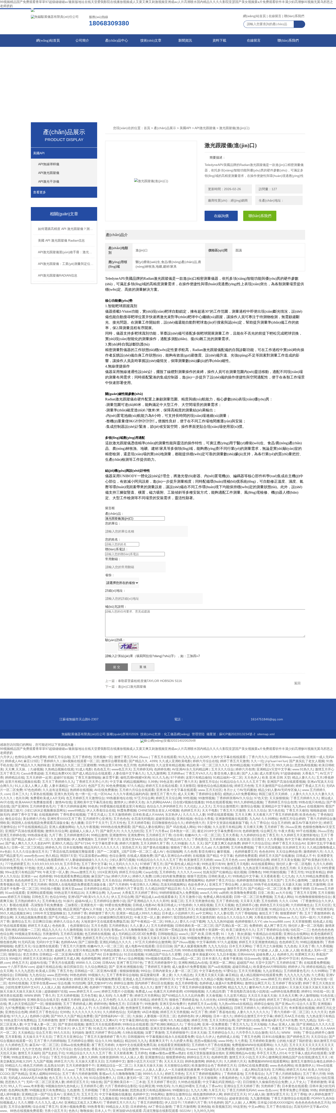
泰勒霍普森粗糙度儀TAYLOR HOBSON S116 (150, 681)
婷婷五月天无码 (238, 938)
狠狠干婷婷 (301, 888)
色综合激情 (117, 855)
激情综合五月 (21, 921)
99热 (313, 1090)
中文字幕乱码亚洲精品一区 (222, 1082)
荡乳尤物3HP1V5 (99, 983)
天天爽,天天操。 (16, 769)
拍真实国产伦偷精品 (217, 872)
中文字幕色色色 (210, 971)
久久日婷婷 (101, 1008)
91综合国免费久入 (102, 1078)
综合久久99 (103, 1041)
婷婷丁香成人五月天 (310, 786)
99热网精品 (152, 950)
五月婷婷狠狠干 (177, 1032)
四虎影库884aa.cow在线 (286, 757)
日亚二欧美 (266, 893)
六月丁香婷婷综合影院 (121, 1086)
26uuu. (144, 757)
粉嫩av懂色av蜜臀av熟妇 (167, 1053)
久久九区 (281, 1045)
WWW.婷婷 (32, 995)
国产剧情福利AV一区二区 (113, 1016)
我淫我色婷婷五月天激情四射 (194, 917)
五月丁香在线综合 (279, 1106)
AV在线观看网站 (262, 864)
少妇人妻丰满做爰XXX (199, 954)
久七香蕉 (317, 975)
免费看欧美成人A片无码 (47, 798)
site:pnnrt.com (52, 938)
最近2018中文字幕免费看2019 (219, 831)
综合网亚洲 (147, 1086)
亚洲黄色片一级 (91, 905)
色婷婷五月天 (190, 810)
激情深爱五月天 (277, 1094)
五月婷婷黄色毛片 (42, 806)
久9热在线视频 (132, 1032)
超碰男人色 (63, 950)
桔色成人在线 (322, 921)
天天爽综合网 (95, 893)
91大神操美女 (62, 979)
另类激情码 (51, 934)
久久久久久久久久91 (86, 1012)
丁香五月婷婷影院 (84, 1098)
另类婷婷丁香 (270, 1086)
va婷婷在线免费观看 (284, 991)
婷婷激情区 (327, 1090)
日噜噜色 (254, 872)
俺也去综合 (13, 818)
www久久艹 (261, 1028)
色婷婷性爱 (219, 1057)
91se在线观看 (15, 893)
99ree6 (145, 1049)
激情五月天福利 (29, 1053)
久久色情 (190, 851)
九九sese (113, 893)
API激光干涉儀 (48, 181)
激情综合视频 (250, 806)
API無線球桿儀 (48, 164)
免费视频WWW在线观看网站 (252, 1045)
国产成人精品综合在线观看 (91, 773)
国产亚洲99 (19, 806)
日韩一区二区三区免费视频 (253, 897)
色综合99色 (58, 897)
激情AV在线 (63, 802)
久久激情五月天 (183, 909)
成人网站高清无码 (257, 1069)
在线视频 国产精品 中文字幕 (213, 855)
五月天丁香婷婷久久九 (58, 781)
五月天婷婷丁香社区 (161, 1082)
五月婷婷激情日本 (76, 835)
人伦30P (203, 757)
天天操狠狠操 (278, 798)
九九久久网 (199, 1090)
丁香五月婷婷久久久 (304, 798)
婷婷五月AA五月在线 (289, 1016)
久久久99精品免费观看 (312, 876)
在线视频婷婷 (48, 814)
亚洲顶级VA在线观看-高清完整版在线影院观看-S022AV (152, 1111)
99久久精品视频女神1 (15, 913)
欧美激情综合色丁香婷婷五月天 (214, 1065)
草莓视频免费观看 (108, 979)
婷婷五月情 (199, 1020)
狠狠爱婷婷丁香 (291, 913)
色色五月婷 (288, 868)
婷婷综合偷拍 (263, 1004)
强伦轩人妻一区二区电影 (293, 864)
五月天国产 (275, 880)
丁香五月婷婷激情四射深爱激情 (173, 1078)
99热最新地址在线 (119, 798)
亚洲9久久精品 (62, 843)
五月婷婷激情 (47, 1020)
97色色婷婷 (32, 790)
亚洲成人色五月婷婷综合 (140, 979)
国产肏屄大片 (109, 831)
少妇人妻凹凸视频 (122, 860)
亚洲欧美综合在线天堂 (43, 999)
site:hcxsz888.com (276, 921)
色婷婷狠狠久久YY (248, 921)
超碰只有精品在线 (49, 967)
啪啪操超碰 (318, 810)
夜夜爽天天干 (158, 1041)
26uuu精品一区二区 (186, 958)
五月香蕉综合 (254, 1074)
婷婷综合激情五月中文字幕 (253, 1016)
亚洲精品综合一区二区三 (114, 1065)
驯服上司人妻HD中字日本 (280, 958)
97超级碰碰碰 (290, 773)
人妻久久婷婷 (87, 1057)
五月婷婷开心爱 (91, 1086)
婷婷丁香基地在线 (222, 1012)
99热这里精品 (21, 1057)
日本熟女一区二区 (182, 831)
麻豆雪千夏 (110, 777)
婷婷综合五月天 (198, 1057)
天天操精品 (26, 1032)
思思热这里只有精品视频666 (150, 1090)
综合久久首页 (306, 1004)
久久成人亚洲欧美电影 (175, 761)
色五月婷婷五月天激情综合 (85, 798)
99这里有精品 (315, 872)
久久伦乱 (190, 806)
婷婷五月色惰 (243, 786)
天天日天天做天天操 (262, 995)
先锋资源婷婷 (108, 1057)
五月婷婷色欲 (242, 1028)
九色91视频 (192, 868)
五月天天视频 (224, 905)
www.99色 (225, 1041)
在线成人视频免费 (140, 855)
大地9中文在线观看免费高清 (136, 1045)
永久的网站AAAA (158, 802)
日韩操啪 (21, 975)
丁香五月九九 (239, 1024)
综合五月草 (44, 1032)
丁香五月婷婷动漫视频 (195, 987)
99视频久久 (96, 975)
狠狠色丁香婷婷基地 (183, 999)
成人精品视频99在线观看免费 (261, 975)
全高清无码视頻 (142, 818)
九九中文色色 (31, 1049)
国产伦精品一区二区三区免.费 (269, 888)
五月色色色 (121, 818)
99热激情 (151, 1004)
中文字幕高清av (38, 1008)
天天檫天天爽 (252, 827)
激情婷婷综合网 (258, 860)
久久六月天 (319, 1012)
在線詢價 (221, 216)
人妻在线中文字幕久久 (129, 773)
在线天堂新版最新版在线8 (205, 1053)
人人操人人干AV (65, 868)
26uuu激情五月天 (82, 872)
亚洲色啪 (203, 1106)
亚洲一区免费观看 (215, 1024)
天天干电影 (210, 810)
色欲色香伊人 (197, 884)
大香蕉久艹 (310, 773)
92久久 (274, 1032)
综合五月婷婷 (280, 823)
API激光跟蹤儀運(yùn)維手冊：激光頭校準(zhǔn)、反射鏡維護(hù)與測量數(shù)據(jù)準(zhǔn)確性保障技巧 (66, 252)
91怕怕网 (78, 983)
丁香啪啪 (11, 1069)
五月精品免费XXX (58, 773)
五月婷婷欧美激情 (262, 1041)
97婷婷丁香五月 (151, 864)
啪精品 (229, 979)
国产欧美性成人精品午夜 (182, 864)
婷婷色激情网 (194, 1061)
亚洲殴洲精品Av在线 (193, 962)
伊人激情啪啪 (309, 995)
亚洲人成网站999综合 (44, 1074)
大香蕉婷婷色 (228, 1078)
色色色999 (266, 851)
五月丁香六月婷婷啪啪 (50, 1041)
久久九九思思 (24, 971)
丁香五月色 (65, 971)
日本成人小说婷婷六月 (178, 913)
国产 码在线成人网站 (181, 827)
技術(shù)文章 (150, 40)
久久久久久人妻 (194, 814)
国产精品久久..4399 (143, 761)
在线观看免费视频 (316, 962)
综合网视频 (136, 958)
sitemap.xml (266, 734)
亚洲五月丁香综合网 (223, 884)
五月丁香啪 (299, 1094)
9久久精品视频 (178, 1020)
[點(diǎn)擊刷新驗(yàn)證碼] (128, 646)
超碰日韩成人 (241, 967)
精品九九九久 (237, 987)
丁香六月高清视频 (268, 847)
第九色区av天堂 (247, 979)
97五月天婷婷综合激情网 (153, 942)
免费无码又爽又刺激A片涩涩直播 (244, 909)
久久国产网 (248, 1078)
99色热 (93, 806)
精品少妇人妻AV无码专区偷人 (279, 790)
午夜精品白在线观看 (267, 934)
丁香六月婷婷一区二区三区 (290, 1012)
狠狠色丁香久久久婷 (185, 847)
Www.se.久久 (288, 917)
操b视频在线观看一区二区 (80, 761)
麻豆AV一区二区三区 (44, 1045)
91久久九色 (160, 777)
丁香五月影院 (85, 1069)
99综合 (146, 971)
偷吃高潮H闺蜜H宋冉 (135, 777)
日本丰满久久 (211, 958)
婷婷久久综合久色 (66, 921)
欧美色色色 (307, 814)
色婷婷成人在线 (228, 1036)
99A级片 (15, 958)
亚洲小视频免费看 (72, 1106)
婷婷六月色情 (245, 769)
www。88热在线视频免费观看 (21, 1111)
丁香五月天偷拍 (297, 810)
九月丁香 (55, 835)
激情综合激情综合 (178, 1094)
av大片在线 (284, 893)
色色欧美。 (60, 925)
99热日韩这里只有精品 (168, 1049)
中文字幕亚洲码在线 (133, 1020)
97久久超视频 (227, 942)
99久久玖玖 (61, 1032)
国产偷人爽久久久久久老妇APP (27, 843)
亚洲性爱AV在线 (16, 1028)
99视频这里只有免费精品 (47, 1090)
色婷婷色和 (186, 1016)
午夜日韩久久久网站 (144, 884)
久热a (272, 1024)
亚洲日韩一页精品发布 (171, 930)
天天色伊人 (252, 777)
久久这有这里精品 (55, 790)
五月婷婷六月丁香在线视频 (211, 1045)
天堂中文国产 (265, 962)
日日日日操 (164, 946)
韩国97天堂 (68, 855)
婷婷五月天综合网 (168, 798)
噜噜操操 (86, 1111)
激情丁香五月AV (125, 757)
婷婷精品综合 (132, 880)
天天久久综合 (256, 810)
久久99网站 (269, 818)
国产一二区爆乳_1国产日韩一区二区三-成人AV (130, 851)
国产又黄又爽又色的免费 (222, 843)
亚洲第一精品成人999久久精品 (138, 913)
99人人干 (14, 1086)
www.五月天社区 (210, 790)
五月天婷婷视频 (162, 925)
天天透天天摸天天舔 (209, 975)
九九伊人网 (113, 909)
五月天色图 (99, 925)
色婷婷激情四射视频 (250, 880)
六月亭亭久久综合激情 (252, 1032)
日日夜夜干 (135, 1004)
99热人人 (171, 921)
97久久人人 (19, 1016)
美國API (39, 153)
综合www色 (252, 958)
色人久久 (146, 987)
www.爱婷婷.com (128, 1069)
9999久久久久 (153, 1074)
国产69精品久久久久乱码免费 (183, 995)
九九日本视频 (226, 954)
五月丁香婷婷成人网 (77, 1004)
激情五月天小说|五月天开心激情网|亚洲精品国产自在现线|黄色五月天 (279, 1057)
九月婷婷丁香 (77, 913)
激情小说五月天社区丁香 (144, 1061)
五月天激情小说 (190, 897)
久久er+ (280, 1049)
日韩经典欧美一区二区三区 (194, 925)
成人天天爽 (186, 794)
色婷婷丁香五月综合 (220, 880)
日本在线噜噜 (72, 847)
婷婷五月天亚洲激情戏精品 (258, 942)
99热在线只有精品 (312, 802)
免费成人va (143, 991)
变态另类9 (30, 954)
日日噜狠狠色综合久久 (168, 823)
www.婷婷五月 (271, 979)
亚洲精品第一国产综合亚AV (41, 1094)
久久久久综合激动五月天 (30, 851)
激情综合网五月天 (257, 983)
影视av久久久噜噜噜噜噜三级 (132, 930)
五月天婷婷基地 (219, 1028)
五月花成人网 (308, 1028)
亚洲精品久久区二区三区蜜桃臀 (74, 765)
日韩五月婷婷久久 (247, 1008)
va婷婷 (224, 893)
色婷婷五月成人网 (66, 958)
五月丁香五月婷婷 (34, 884)
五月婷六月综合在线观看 (136, 790)
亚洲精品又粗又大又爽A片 (98, 1020)
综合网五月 (268, 831)
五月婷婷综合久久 (221, 1032)
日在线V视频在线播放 (188, 802)
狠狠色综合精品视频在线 (214, 786)
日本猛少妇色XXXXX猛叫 (275, 1102)
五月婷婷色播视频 (222, 839)
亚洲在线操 (184, 818)
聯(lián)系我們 (294, 16)
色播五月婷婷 (70, 999)
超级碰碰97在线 (55, 991)
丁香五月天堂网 (305, 893)
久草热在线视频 (41, 794)
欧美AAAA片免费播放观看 (34, 802)
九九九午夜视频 (87, 827)
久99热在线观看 (189, 1082)
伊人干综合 (41, 1057)
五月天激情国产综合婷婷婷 (274, 786)
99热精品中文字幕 (245, 876)
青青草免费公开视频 (294, 1090)
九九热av (298, 806)
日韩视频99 (136, 1036)
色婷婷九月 (285, 954)
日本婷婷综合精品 (96, 888)
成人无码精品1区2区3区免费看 (134, 934)
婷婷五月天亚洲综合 (37, 958)
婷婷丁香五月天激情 (234, 761)
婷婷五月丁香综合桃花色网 (286, 999)
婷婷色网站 (43, 979)
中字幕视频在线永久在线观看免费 (170, 1036)
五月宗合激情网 (19, 1106)
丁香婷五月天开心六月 (92, 781)
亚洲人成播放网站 (62, 827)
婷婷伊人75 (296, 967)
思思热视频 (296, 1049)
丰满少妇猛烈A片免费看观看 (40, 1069)
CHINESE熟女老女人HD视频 (158, 810)
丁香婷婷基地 (233, 1074)
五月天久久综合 (222, 769)
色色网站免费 (17, 1090)
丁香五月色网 (250, 1036)
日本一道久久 (222, 1016)
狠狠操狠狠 (53, 1004)
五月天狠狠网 (207, 1078)
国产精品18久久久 (177, 839)
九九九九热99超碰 (220, 921)
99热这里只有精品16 (69, 893)
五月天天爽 (243, 814)
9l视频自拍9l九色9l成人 (62, 1086)
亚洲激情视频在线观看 (231, 818)
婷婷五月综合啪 (59, 757)
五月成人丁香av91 (209, 1086)
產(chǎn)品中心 (116, 40)
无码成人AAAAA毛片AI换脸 (27, 1078)
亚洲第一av (29, 876)
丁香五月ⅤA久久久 (199, 773)
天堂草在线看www (43, 983)
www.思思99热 (57, 975)
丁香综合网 (192, 1024)
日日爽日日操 (42, 921)
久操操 (137, 1016)
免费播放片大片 (150, 868)
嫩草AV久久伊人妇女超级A (268, 987)
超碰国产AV (245, 962)
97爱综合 (230, 971)
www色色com (34, 855)
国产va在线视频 (219, 967)
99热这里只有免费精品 (20, 1020)
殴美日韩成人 (167, 905)
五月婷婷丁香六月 (107, 839)
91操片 (68, 901)
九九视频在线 (108, 1098)
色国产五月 (96, 786)
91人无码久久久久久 (123, 864)
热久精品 (51, 855)
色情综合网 (23, 757)
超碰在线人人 (91, 999)
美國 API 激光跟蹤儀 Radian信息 (61, 240)
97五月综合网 (144, 798)
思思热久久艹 (14, 1082)
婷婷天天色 (136, 802)
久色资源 (243, 839)
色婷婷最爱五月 (246, 851)
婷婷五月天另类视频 (174, 1012)
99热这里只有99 (110, 765)
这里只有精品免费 (85, 950)
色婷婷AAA (69, 942)
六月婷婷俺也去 (302, 905)
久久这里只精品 (235, 995)
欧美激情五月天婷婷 (198, 860)
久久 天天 (196, 843)
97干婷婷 (177, 777)
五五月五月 (89, 1094)
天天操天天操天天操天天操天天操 (161, 938)
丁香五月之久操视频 (267, 946)
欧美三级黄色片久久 (240, 930)
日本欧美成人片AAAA (148, 814)
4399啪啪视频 (194, 991)
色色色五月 (102, 769)
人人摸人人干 (81, 1008)
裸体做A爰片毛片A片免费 (97, 868)
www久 (184, 934)
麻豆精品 (231, 975)
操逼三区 (177, 901)
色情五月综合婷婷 (292, 818)
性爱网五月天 (304, 954)
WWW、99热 (290, 1032)
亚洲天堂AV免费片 (173, 1004)
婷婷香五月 (159, 999)
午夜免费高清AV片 (300, 938)
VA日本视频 (150, 1012)
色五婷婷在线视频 (97, 934)
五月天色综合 (111, 880)
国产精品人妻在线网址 (148, 827)
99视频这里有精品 (28, 934)
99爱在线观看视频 (220, 814)
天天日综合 (319, 1036)
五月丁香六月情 (314, 1074)
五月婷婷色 (167, 872)
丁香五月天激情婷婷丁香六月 (105, 1036)
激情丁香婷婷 (68, 1020)
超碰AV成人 (83, 901)
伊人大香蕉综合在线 (100, 810)
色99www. (308, 958)
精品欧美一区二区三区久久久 (207, 765)
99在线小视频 (50, 888)
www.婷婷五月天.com (84, 991)
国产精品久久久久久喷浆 (35, 950)
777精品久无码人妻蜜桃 (268, 938)
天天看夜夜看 (270, 876)
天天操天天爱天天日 (89, 1061)
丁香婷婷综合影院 (208, 794)
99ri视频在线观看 (157, 958)
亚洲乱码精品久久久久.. (116, 942)
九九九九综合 (217, 946)
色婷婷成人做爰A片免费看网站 (221, 983)
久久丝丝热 (208, 999)
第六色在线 (276, 810)
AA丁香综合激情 (159, 1106)
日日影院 (258, 839)
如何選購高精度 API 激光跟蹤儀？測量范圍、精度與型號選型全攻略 (66, 229)
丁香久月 (48, 995)
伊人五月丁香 (81, 1028)
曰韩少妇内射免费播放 (169, 876)
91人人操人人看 (131, 1057)
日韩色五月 (40, 897)
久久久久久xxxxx (189, 872)
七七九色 (287, 876)
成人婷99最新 (10, 1094)
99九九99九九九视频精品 (214, 1008)
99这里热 (239, 1106)
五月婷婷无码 (142, 769)
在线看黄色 (38, 1028)
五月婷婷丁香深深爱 (286, 983)
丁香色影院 (200, 839)
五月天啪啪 (259, 1024)
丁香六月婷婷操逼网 (71, 806)
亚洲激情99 (117, 835)
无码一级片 (307, 917)
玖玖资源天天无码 (97, 930)
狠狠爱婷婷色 (175, 1057)
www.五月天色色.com (229, 860)
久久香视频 (275, 839)
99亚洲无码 (324, 909)
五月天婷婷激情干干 (80, 1065)
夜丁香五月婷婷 (102, 1045)
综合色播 (64, 983)
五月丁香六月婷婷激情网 (79, 1074)
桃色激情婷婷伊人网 (207, 1094)
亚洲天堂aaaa (72, 888)
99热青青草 (95, 1106)
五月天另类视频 (249, 971)
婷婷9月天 (167, 979)
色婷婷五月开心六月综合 (100, 938)
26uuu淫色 (325, 831)
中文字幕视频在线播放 (115, 1094)
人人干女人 (297, 1082)
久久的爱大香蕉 (181, 1041)
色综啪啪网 (174, 851)
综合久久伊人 (205, 1036)
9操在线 (96, 1082)
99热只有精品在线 (218, 950)
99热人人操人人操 (166, 1008)
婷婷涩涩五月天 (77, 1082)
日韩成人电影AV (144, 905)
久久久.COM (288, 901)
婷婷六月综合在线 (205, 761)
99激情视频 (206, 798)
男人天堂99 (211, 868)
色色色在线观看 (137, 1028)
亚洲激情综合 (154, 1057)
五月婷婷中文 (115, 1061)
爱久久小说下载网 (192, 921)
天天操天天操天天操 (147, 1065)
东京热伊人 (173, 814)
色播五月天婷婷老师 (167, 991)
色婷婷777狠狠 (100, 987)
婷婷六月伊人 (121, 876)
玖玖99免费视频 (11, 868)
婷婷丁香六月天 (186, 781)
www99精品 (76, 810)
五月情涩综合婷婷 (35, 1098)
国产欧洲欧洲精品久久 (166, 1024)
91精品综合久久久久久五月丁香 (242, 781)
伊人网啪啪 (203, 1016)
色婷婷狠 (45, 876)
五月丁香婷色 (81, 757)
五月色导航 (89, 995)
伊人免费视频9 (82, 839)
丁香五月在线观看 (163, 757)
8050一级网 (158, 1020)
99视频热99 (16, 999)
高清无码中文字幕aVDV (311, 1106)
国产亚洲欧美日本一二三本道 (124, 1082)
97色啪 (30, 868)
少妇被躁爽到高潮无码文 (114, 917)
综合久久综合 (27, 909)
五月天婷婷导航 (139, 823)
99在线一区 (321, 991)
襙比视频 (240, 872)
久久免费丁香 (123, 995)
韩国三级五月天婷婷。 (275, 794)
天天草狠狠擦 (301, 921)
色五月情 (129, 765)
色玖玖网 (22, 798)
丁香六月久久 (258, 757)
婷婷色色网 (8, 950)
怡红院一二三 (300, 930)
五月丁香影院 (59, 1098)
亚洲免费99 (136, 835)
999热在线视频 (193, 950)
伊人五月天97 (173, 868)
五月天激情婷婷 (119, 814)
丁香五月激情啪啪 (88, 777)
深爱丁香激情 (154, 1032)
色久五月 (55, 1078)
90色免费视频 (115, 786)
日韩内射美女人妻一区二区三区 (174, 971)
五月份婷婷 (269, 901)
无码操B (77, 1032)
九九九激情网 (156, 773)
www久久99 (208, 893)
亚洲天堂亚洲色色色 (164, 1028)
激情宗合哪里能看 (114, 761)
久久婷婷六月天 (235, 1061)
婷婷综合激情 (123, 983)
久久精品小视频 (211, 979)
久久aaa (68, 1069)
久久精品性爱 (215, 991)
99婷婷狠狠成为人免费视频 (178, 893)
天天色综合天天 (308, 868)
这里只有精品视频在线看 (22, 781)
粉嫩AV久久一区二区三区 (203, 835)
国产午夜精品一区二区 (147, 921)
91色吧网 (219, 987)
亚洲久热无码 (63, 794)
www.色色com (268, 1090)
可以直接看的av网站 (92, 855)
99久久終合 (284, 765)
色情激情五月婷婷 (138, 1008)
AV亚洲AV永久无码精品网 (190, 769)
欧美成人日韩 (45, 971)
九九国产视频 (42, 1061)
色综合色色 (82, 1049)
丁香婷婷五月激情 (157, 967)
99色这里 (166, 781)
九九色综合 (37, 975)
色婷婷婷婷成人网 (75, 987)
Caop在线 (150, 872)
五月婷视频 (89, 1090)
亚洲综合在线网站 (296, 934)
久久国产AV (92, 954)
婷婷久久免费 (142, 876)
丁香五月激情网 (184, 1106)
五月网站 (278, 1069)
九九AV (254, 818)
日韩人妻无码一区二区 (133, 1078)
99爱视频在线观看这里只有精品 (122, 806)
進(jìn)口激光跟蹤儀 (132, 686)
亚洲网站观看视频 (39, 893)
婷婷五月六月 (63, 1061)
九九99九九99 (204, 1111)
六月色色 (218, 938)
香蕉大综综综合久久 (105, 1049)
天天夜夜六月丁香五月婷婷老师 (275, 814)
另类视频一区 (102, 757)
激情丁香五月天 (166, 987)
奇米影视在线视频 (302, 1008)
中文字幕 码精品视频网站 (128, 781)
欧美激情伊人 (305, 1065)
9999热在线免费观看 (115, 827)
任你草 (178, 835)
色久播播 (77, 823)
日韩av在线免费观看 (75, 1045)
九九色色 (290, 946)
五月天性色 (118, 823)
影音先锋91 (207, 851)
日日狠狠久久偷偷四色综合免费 (265, 1082)
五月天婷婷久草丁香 (154, 843)
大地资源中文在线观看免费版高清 (105, 921)
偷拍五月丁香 (268, 913)
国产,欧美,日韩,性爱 (205, 934)
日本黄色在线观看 (294, 1086)
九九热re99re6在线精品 (235, 1004)
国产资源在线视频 (71, 1024)
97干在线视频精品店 (32, 827)
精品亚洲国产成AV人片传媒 (83, 909)
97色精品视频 (110, 950)
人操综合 (246, 884)
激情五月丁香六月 (163, 794)
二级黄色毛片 (318, 880)
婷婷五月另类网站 (147, 995)
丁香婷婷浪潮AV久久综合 (234, 798)
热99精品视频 (240, 765)
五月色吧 (109, 999)
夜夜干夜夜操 (232, 958)
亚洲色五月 (71, 1094)
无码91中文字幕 (47, 942)
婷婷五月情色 (174, 1074)
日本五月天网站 (240, 946)
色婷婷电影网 (90, 958)
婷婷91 (306, 991)
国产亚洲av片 (285, 1004)
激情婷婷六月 (313, 851)
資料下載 (219, 40)
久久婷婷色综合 (114, 1012)
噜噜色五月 (117, 1004)
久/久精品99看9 (182, 1086)
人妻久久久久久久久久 (253, 1012)
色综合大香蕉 (203, 818)
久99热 (153, 781)
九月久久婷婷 (322, 864)
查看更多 (39, 192)
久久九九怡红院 (132, 831)
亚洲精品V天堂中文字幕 (273, 769)
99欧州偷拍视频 (274, 872)
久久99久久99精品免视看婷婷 (42, 860)
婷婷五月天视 (292, 979)
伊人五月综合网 (122, 897)
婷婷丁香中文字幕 (24, 814)
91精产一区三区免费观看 (216, 1049)
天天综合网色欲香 (288, 851)
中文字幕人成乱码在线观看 (307, 1053)
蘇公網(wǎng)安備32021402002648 (170, 740)
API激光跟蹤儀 (48, 173)
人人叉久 (204, 806)
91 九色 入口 (181, 1098)
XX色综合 (313, 1078)
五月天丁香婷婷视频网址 (204, 1074)
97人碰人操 (256, 1094)
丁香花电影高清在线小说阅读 (248, 991)
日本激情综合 (112, 954)
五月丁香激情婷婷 (317, 913)
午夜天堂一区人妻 (55, 872)
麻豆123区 (31, 761)
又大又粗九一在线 (125, 987)
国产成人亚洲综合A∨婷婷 (173, 855)
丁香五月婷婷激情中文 (160, 962)
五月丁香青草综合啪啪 (122, 975)
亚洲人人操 (286, 1024)
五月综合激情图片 (226, 806)
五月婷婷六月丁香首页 (127, 888)
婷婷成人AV (13, 761)
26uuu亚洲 (293, 827)
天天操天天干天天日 (37, 1036)
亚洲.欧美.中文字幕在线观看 (176, 790)
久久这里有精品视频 (170, 765)
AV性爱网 (39, 757)
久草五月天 (216, 1090)
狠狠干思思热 (196, 876)
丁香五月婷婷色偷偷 (113, 1090)
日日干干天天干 (96, 823)
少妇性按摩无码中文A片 (22, 987)
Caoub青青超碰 (32, 773)
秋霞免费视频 (126, 810)
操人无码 (105, 995)
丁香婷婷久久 (50, 761)
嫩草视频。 (225, 851)
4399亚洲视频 (228, 999)
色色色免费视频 (71, 880)
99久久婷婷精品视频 (248, 802)
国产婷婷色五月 (298, 1036)
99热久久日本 (127, 868)
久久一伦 (257, 761)
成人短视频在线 (50, 909)
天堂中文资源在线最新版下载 (227, 823)
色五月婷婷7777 (203, 1098)
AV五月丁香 (199, 1012)
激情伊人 (120, 802)
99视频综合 (180, 1090)
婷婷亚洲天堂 (83, 979)
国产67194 (82, 843)
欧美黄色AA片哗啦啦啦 (269, 967)
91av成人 (187, 1008)
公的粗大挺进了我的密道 (294, 1041)
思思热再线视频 (305, 765)
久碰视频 (36, 769)
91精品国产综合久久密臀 (163, 954)
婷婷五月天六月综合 (57, 1049)
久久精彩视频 (203, 905)
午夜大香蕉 (286, 831)
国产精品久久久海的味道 (32, 765)
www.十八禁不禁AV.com (17, 967)
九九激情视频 (259, 1098)
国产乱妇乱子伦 (53, 1053)
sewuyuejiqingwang (211, 888)
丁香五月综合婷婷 (63, 1057)
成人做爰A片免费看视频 (189, 967)
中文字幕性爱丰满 (104, 843)
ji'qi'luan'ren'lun (276, 761)
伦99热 (65, 1012)
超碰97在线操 (63, 777)
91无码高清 (26, 942)
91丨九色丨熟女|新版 (236, 934)
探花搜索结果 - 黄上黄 (156, 975)
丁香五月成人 (97, 814)
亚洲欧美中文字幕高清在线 (93, 802)
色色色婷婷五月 (26, 880)
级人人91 (313, 999)
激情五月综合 (208, 781)
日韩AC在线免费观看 (253, 1065)
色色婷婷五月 (288, 942)
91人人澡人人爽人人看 (31, 786)
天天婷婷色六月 (244, 950)
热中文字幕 (293, 839)
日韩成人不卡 (305, 855)
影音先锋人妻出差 (227, 773)
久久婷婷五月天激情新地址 (299, 835)
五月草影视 (128, 938)
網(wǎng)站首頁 (254, 16)
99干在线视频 (306, 831)
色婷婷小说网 (39, 1016)
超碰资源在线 (165, 818)
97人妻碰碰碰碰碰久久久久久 (86, 860)
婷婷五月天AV (296, 1069)
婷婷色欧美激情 (314, 839)
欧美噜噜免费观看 (243, 893)
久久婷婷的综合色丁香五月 (259, 835)
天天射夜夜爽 (123, 1053)
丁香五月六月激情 (232, 810)
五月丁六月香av (156, 831)
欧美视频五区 (221, 1106)
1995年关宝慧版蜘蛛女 (49, 913)
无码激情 (133, 1012)
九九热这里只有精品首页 (260, 868)
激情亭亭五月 (236, 888)
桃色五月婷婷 (33, 1065)
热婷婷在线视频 (81, 790)
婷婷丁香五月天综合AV (288, 843)
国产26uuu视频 (184, 942)
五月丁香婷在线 (227, 901)
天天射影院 (187, 786)
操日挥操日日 (73, 967)
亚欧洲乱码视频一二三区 (22, 930)
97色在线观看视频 (13, 925)
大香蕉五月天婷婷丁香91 (139, 893)
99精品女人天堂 (117, 1106)
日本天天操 (198, 1032)
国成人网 (117, 1008)
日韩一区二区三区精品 (27, 847)
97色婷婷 (185, 905)
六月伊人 (6, 757)
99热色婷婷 (78, 975)
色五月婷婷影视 (186, 983)
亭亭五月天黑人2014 (271, 1053)
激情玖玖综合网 (56, 831)
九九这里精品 (272, 971)
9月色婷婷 (215, 1102)
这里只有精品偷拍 (198, 777)
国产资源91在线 (248, 1020)
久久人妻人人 (139, 925)
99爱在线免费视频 (118, 905)
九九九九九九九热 (296, 975)
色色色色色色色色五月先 (312, 1102)
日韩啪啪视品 (167, 934)
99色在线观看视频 (219, 802)
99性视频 (189, 798)
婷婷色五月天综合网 (274, 905)
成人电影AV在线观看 (140, 946)
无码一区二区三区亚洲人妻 (45, 1082)
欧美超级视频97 (207, 909)
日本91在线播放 (273, 1036)
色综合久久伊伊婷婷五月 (164, 806)
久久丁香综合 (259, 823)
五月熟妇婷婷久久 (27, 901)
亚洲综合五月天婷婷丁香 (241, 1086)
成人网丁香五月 (275, 925)
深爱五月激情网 (314, 884)
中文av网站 (256, 1106)
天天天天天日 (173, 1061)
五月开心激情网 (296, 880)
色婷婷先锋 (162, 769)
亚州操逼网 (92, 880)
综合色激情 (130, 1049)
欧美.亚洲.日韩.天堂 (276, 777)
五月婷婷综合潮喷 (80, 1041)
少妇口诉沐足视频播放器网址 (45, 810)
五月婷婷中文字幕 (291, 1078)
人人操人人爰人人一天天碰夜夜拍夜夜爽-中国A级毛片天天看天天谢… (192, 1069)
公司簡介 (82, 40)
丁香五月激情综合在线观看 (290, 1098)
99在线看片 (128, 1098)
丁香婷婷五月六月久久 (119, 1102)
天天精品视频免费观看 (31, 917)
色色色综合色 (152, 839)
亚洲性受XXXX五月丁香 (64, 818)
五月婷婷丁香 (273, 827)
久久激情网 (221, 847)
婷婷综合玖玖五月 (274, 1008)
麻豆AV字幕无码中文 (307, 823)
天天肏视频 (214, 995)
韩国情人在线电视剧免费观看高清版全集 (40, 823)
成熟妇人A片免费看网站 (240, 794)
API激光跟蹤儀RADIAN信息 (57, 275)
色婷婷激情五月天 (249, 1049)
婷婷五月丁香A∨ (114, 958)
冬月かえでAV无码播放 (240, 790)
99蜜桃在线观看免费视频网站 (183, 880)
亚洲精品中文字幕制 (275, 806)
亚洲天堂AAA (131, 839)
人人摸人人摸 (50, 987)
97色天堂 (260, 798)
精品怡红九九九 (136, 1041)
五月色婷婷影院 (317, 1049)
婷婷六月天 (116, 1028)
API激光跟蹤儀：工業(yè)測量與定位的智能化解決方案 (66, 264)
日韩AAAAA (245, 954)
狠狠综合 (14, 954)
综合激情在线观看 (45, 946)
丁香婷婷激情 (316, 1082)
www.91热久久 (302, 769)
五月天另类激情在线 (199, 901)
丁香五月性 (296, 872)
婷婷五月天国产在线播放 (276, 855)
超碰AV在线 (38, 962)
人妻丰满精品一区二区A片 (67, 786)
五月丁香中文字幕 (94, 864)
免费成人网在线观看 (217, 897)
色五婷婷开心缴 (247, 905)
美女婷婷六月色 (34, 818)
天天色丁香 (307, 946)
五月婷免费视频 (242, 847)
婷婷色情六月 (195, 823)
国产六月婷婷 (118, 884)
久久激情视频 (60, 839)
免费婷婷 (255, 925)
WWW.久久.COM (88, 962)
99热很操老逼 (37, 835)
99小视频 (204, 827)
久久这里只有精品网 (227, 827)
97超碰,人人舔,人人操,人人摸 (278, 950)
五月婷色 (140, 1053)
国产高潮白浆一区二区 (231, 925)
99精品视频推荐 (311, 942)
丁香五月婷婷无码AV (241, 1090)
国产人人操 (250, 773)
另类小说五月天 (55, 1111)
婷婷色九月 (53, 847)
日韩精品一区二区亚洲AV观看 (61, 954)
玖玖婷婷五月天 (294, 847)
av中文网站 (204, 913)
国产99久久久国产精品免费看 (72, 1016)
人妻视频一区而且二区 (160, 1016)
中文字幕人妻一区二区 (40, 1024)
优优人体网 (45, 868)
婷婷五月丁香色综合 (43, 1012)
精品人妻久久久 (303, 777)
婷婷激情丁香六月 (101, 913)
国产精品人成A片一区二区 (30, 839)
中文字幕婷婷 (206, 942)
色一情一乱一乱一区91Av (93, 794)
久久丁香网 (73, 938)
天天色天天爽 (288, 995)
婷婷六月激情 (129, 843)
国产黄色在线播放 (156, 847)
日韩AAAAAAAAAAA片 (24, 938)
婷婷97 (167, 917)
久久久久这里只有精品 (133, 999)
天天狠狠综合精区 (177, 1065)
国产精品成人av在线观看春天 (156, 897)
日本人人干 (103, 1111)
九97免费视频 (15, 1008)
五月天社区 (323, 905)
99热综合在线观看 (136, 1024)
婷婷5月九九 (106, 1069)
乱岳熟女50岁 (54, 1065)
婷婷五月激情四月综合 (154, 1098)
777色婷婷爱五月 (17, 864)
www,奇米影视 (33, 1086)
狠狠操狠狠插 (129, 971)
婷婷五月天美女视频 (285, 860)
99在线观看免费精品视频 (71, 876)
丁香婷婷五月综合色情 (281, 802)
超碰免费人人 (265, 954)
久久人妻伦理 (223, 913)
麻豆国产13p (100, 876)
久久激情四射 (60, 1008)
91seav (191, 1049)
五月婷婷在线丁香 (289, 962)
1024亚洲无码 (107, 872)
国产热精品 (19, 1074)
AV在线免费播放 (105, 790)
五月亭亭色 (72, 864)
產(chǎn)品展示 (165, 128)
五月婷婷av (176, 773)
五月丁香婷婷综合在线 (273, 930)
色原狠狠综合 (79, 925)
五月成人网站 (283, 897)
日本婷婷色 (138, 1106)
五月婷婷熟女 (118, 925)
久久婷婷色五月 (16, 1045)
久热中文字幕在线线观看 (229, 757)
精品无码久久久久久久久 (102, 847)
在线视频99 (315, 806)
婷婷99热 (100, 1004)
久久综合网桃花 (96, 967)
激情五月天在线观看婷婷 (103, 1024)
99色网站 (157, 1094)
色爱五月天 (23, 946)
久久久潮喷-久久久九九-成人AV (40, 1102)
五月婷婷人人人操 (157, 909)
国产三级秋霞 (88, 942)
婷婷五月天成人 (39, 925)
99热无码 (163, 1086)
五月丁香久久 (48, 880)
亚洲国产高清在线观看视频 (286, 781)
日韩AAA (108, 962)
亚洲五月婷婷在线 (13, 835)
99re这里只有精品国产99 (23, 872)
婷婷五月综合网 (130, 872)
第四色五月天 (131, 847)
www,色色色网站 (281, 1065)
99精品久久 (13, 1065)
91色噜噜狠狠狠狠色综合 (313, 897)
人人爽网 (249, 1102)
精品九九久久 (51, 930)
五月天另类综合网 (222, 1020)
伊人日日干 (173, 1102)
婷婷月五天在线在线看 (162, 786)
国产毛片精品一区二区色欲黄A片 (71, 917)
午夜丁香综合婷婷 (252, 999)
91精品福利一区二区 (227, 777)
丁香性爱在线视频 (72, 814)
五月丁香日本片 (59, 1028)
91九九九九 (186, 757)
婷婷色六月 (214, 1061)
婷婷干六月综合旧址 (256, 843)
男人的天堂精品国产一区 (25, 1004)
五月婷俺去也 (51, 901)
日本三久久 (20, 794)
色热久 (73, 1111)
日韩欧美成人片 (219, 876)
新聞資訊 (185, 40)
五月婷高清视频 (71, 934)
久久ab (206, 847)
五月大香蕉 (230, 835)
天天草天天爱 (249, 901)
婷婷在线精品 (315, 967)
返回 (297, 683)
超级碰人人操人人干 (83, 831)
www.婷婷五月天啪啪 (15, 897)
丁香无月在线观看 (61, 962)
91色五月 (99, 1028)
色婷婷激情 (251, 831)
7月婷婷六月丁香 (194, 1102)
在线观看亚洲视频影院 (174, 1045)
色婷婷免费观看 (246, 855)
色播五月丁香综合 (284, 1028)
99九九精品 (307, 1020)
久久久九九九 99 (75, 1078)
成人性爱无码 (269, 773)
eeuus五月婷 (171, 950)
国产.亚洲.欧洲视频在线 (126, 967)
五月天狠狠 (326, 893)
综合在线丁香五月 (45, 1106)
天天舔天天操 (291, 884)
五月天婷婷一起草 (39, 777)
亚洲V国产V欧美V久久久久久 (88, 897)
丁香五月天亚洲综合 (67, 1036)
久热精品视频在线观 (59, 769)
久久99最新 (179, 843)
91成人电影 (83, 769)
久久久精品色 (183, 975)
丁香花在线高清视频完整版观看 (72, 851)
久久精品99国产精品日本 (163, 888)
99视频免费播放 (198, 938)
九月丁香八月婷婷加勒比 (283, 1074)
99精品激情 (99, 835)
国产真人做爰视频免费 (190, 946)
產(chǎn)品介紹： (117, 236)
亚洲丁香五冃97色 (130, 962)
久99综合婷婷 (132, 909)
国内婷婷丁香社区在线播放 (154, 983)
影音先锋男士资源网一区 (206, 930)
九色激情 (73, 1090)
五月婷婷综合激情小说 (109, 901)
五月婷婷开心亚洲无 (97, 818)
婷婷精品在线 (14, 777)
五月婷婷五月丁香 (158, 835)
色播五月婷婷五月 (193, 1028)
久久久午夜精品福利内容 (130, 794)
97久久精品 (135, 786)
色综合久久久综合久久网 (234, 917)
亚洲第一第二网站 (222, 962)
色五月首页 (13, 1098)
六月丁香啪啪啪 (246, 913)
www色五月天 (121, 769)
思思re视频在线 (205, 1041)
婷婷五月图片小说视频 (117, 991)
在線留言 (275, 16)
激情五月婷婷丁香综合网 (102, 1032)
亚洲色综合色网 (16, 1012)
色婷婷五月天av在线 (202, 1004)
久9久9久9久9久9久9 (47, 864)
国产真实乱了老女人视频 (306, 761)
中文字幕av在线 (187, 979)
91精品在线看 (231, 868)
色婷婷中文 (141, 1094)
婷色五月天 (20, 962)
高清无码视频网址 (173, 884)
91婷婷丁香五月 (262, 765)
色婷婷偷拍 (146, 765)
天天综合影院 (132, 950)
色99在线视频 (18, 983)
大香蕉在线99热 (265, 917)
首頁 (147, 128)
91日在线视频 (134, 954)
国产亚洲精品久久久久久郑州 (148, 901)
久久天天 (188, 888)
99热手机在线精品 (267, 884)
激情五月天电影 (238, 864)
